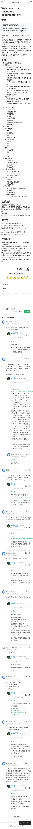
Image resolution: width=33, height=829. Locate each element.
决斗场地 (9, 116)
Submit (27, 311)
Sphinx (13, 826)
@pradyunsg (20, 826)
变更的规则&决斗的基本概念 (12, 63)
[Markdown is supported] (4, 309)
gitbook (24, 28)
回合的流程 (10, 184)
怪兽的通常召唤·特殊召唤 (14, 122)
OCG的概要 (8, 129)
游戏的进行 (8, 178)
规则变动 (7, 65)
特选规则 (7, 97)
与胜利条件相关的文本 (14, 175)
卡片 (6, 148)
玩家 (8, 135)
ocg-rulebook (18, 226)
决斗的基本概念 (10, 107)
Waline (27, 819)
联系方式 (10, 53)
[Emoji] (7, 309)
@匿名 (13, 341)
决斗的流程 (10, 114)
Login (20, 311)
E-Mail (5, 288)
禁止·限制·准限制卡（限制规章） (17, 188)
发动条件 (9, 165)
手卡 (8, 144)
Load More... (16, 816)
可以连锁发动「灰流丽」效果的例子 (18, 99)
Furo (26, 826)
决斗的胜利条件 (11, 112)
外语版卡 (9, 190)
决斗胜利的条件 (11, 137)
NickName (5, 284)
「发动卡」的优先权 (13, 182)
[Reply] (29, 321)
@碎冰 (13, 459)
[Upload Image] (12, 309)
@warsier (11, 42)
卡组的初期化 (11, 192)
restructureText (13, 223)
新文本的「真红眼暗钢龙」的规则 (17, 90)
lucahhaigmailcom (8, 215)
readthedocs (14, 242)
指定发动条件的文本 (13, 171)
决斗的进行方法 (11, 120)
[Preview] (14, 309)
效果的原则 (10, 161)
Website (5, 291)
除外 (8, 146)
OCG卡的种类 (11, 118)
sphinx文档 (20, 234)
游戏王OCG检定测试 (9, 194)
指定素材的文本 (11, 173)
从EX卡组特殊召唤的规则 (14, 67)
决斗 (8, 131)
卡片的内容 (10, 150)
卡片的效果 (8, 158)
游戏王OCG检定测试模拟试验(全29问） (17, 197)
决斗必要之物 (11, 110)
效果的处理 (10, 167)
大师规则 (6, 127)
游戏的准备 (10, 180)
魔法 (8, 154)
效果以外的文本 (10, 169)
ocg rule (18, 48)
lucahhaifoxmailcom (23, 215)
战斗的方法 (10, 124)
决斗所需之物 (11, 133)
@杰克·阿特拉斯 (15, 664)
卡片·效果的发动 (12, 163)
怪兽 (8, 152)
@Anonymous (15, 386)
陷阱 (8, 156)
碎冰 (12, 333)
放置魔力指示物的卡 (13, 101)
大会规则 (7, 186)
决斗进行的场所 (10, 139)
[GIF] (9, 309)
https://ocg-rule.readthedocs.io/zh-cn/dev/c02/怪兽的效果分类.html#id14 (18, 711)
